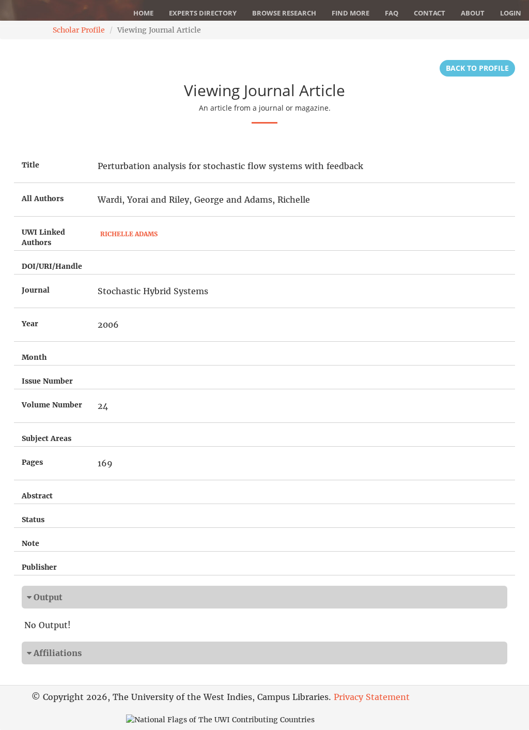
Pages (32, 462)
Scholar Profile (79, 30)
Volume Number (52, 404)
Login (510, 13)
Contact (429, 13)
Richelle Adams (129, 234)
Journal (36, 290)
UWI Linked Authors (43, 237)
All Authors (43, 198)
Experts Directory (203, 13)
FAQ (391, 13)
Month (34, 357)
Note (30, 543)
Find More (350, 13)
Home (143, 13)
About (473, 13)
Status (33, 519)
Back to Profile (477, 68)
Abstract (37, 495)
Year (30, 323)
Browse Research (284, 13)
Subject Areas (46, 438)
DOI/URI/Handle (52, 266)
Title (30, 165)
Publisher (39, 567)
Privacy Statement (372, 697)
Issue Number (47, 381)
